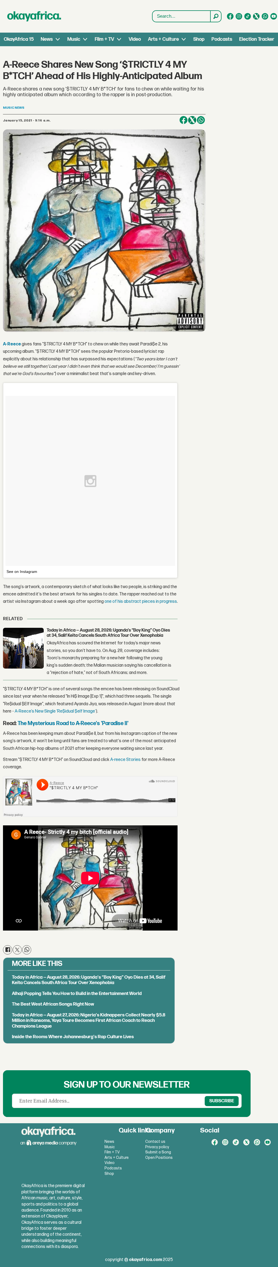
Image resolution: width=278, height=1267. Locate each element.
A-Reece (12, 344)
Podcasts (221, 39)
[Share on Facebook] (183, 120)
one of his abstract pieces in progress (141, 601)
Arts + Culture (163, 39)
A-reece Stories (125, 759)
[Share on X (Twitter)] (192, 120)
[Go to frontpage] (34, 16)
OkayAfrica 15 (19, 39)
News (47, 39)
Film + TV (104, 39)
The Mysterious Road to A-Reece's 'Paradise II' (73, 723)
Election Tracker (256, 39)
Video (135, 39)
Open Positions (159, 1157)
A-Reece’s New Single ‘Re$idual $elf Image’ (55, 711)
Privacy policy (157, 1147)
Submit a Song (158, 1152)
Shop (198, 39)
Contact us (155, 1141)
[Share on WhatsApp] (201, 120)
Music (73, 39)
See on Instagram (22, 571)
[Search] (215, 16)
